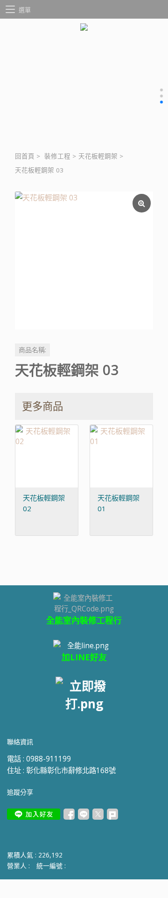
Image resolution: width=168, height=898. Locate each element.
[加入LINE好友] (33, 814)
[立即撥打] (84, 694)
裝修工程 (57, 156)
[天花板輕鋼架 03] (84, 260)
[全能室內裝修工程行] (84, 645)
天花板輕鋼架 (98, 156)
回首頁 (25, 156)
